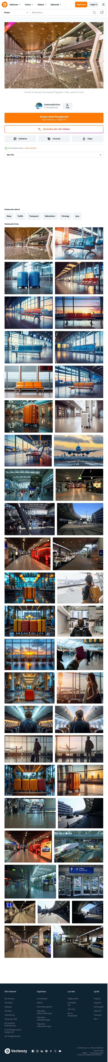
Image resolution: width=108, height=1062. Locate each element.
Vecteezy (8, 1001)
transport (34, 214)
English (95, 997)
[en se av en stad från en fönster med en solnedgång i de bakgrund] (29, 653)
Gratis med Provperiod (54, 118)
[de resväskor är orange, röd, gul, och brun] (29, 778)
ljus (77, 214)
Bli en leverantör (71, 1013)
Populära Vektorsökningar (43, 1010)
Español (95, 1001)
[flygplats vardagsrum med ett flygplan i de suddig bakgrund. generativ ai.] (79, 242)
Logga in (93, 4)
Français (96, 1013)
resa (9, 214)
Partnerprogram (43, 1005)
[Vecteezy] (4, 4)
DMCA (39, 1001)
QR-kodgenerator (12, 1034)
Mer (93, 1017)
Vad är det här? (30, 148)
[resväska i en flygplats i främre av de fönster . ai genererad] (80, 778)
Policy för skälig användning (87, 1053)
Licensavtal (41, 997)
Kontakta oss (70, 1002)
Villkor (82, 1051)
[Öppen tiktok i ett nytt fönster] (51, 1049)
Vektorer (14, 4)
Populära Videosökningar (43, 1023)
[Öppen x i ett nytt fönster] (55, 1049)
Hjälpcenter (71, 997)
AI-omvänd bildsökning (10, 1022)
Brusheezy (9, 997)
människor (50, 214)
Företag (8, 1009)
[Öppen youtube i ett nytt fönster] (60, 1049)
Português (96, 1005)
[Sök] (94, 12)
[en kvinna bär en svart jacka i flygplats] (80, 586)
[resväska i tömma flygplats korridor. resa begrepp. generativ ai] (28, 415)
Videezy (8, 1005)
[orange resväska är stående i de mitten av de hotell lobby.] (29, 686)
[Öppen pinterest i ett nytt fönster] (46, 1049)
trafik (20, 214)
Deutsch (95, 1009)
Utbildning (9, 1013)
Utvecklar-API (10, 1017)
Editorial (55, 4)
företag (65, 214)
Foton (28, 4)
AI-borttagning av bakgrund (12, 1029)
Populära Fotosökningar (43, 1017)
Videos (40, 4)
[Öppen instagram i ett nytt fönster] (37, 1049)
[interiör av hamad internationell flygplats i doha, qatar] (28, 242)
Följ (67, 107)
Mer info (10, 153)
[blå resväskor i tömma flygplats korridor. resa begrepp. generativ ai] (28, 276)
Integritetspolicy (94, 1051)
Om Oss (70, 1007)
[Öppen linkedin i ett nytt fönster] (42, 1049)
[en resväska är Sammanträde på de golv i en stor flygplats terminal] (29, 586)
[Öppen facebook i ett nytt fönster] (33, 1049)
